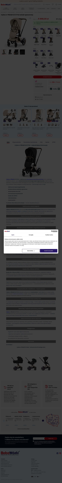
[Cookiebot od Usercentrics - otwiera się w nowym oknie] (52, 231)
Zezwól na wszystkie (48, 250)
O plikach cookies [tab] (49, 234)
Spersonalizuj (30, 250)
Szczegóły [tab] (31, 234)
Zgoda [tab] (13, 234)
